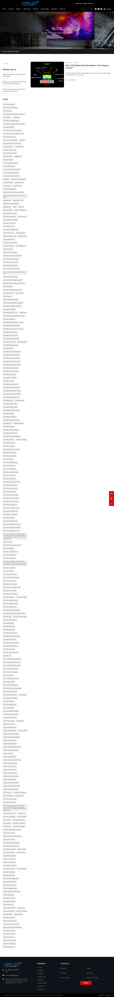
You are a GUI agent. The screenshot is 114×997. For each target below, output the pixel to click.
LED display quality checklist (10, 407)
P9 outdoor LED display (19, 826)
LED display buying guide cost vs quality (13, 328)
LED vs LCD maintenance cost (10, 678)
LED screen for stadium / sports (11, 508)
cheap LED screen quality (9, 150)
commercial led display (9, 166)
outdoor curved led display (9, 730)
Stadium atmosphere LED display (11, 891)
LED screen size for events (10, 584)
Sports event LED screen (9, 881)
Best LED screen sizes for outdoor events (13, 133)
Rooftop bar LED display (9, 859)
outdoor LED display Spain (9, 743)
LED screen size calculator (9, 574)
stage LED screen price (9, 898)
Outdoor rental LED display (10, 763)
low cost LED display (8, 707)
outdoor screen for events (9, 766)
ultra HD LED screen (22, 911)
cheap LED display (8, 146)
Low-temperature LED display (10, 714)
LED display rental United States (11, 420)
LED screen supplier (22, 597)
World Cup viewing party (9, 943)
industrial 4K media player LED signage (13, 302)
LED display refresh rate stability (11, 410)
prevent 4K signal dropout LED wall (12, 829)
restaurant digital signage (9, 855)
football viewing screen (9, 239)
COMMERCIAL (18, 156)
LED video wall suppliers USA (10, 652)
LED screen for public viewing (10, 501)
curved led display (7, 182)
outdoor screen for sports (9, 769)
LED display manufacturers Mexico (11, 394)
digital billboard (7, 200)
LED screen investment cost (10, 521)
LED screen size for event (9, 580)
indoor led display (7, 286)
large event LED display (9, 309)
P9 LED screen (7, 826)
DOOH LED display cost (20, 210)
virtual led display (7, 914)
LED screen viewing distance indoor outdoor (14, 613)
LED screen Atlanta (8, 459)
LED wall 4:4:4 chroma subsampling (12, 688)
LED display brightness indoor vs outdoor (13, 322)
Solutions (18, 9)
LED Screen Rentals (8, 571)
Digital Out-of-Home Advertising (11, 203)
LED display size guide (9, 426)
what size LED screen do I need (11, 924)
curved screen (6, 185)
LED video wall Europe (9, 626)
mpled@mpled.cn (14, 975)
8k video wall (16, 117)
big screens (22, 140)
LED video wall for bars (9, 629)
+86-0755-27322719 (13, 969)
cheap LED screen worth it (9, 153)
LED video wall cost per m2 (10, 620)
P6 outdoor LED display (19, 820)
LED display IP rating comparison (11, 387)
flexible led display (20, 233)
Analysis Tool (102, 995)
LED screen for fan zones (9, 491)
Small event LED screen (9, 862)
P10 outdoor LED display (20, 792)
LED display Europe (8, 348)
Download (54, 9)
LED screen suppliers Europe (10, 600)
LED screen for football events (10, 495)
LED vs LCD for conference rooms (11, 662)
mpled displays (20, 720)
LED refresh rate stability (9, 452)
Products (11, 9)
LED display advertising (9, 319)
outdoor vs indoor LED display (10, 782)
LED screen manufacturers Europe (11, 524)
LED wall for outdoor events (10, 691)
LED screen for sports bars (10, 504)
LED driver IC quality (21, 439)
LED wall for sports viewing (10, 694)
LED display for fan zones (9, 374)
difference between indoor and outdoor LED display (14, 196)
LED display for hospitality (9, 377)
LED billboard (22, 312)
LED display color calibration (10, 332)
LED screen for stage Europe (10, 511)
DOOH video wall (22, 216)
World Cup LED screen (9, 937)
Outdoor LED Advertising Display (11, 737)
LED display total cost (8, 439)
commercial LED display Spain (10, 172)
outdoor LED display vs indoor (10, 750)
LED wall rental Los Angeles (10, 698)
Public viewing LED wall (9, 833)
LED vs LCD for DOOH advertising (11, 665)
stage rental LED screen (9, 901)
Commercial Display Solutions (10, 163)
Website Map (108, 995)
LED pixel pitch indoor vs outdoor (11, 449)
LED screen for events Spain (10, 488)
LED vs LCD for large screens (10, 668)
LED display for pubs (8, 381)
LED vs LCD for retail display (10, 672)
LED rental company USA (9, 455)
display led (21, 206)
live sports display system (9, 704)
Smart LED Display (21, 868)
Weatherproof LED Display (9, 920)
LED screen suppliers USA (9, 607)
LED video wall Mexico (8, 649)
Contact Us (62, 9)
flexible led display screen (9, 236)
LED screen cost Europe (9, 475)
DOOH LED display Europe (10, 213)
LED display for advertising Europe (11, 351)
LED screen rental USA (9, 567)
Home (4, 9)
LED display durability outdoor (10, 345)
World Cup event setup (9, 934)
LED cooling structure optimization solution (13, 315)
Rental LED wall (21, 849)
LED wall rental (22, 694)
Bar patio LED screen (8, 127)
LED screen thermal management (11, 610)
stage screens (21, 907)
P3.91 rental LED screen (9, 813)
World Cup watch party (9, 947)
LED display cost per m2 (9, 342)
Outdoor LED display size (9, 740)
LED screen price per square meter (12, 545)
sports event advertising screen (11, 878)
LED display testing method (10, 433)
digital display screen (18, 200)
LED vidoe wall (7, 655)
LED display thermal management (11, 436)
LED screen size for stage (9, 590)
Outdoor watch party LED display (11, 786)
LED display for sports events (10, 384)
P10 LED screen (7, 792)
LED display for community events (11, 361)
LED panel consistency (9, 446)
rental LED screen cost (9, 839)
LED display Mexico (8, 400)
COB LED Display (7, 156)
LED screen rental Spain (9, 558)
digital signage (6, 206)
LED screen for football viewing (11, 498)
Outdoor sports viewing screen (10, 776)
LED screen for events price (10, 485)
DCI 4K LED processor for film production (13, 192)
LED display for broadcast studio (11, 358)
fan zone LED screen (8, 233)
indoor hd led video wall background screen (14, 283)
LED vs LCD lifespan (8, 675)
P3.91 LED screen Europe (9, 799)
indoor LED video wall (8, 293)
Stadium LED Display (8, 894)
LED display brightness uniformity (11, 325)
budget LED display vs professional (12, 143)
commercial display (8, 159)
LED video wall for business (10, 633)
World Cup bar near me (9, 930)
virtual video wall (18, 914)
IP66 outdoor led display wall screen (12, 306)
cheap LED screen (19, 146)
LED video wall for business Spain (11, 636)
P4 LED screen (21, 813)
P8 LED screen (7, 823)
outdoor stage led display (9, 779)
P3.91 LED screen (19, 795)
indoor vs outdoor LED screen (10, 299)
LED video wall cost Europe (20, 616)
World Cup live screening (9, 940)
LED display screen (18, 423)
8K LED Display (7, 117)
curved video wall (17, 185)
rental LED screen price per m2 (11, 846)
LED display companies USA (10, 335)
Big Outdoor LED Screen (9, 137)
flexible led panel (22, 236)
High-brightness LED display (10, 265)
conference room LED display (18, 179)
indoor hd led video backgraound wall (12, 280)
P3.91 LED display (7, 795)
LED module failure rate (9, 442)
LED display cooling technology (11, 338)
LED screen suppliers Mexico (10, 603)
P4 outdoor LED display (9, 816)
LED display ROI (7, 423)
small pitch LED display (9, 868)
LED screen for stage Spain (10, 514)
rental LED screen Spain (9, 849)
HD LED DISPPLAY (20, 246)
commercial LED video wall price (11, 176)
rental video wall (21, 852)
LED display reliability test (9, 416)
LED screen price (7, 542)
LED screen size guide (8, 597)
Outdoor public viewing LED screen (12, 760)
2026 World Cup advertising (10, 107)
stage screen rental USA (9, 907)
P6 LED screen (7, 820)
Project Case (27, 9)
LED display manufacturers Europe (12, 390)
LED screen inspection (8, 517)
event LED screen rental (9, 223)
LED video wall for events (9, 639)
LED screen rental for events (10, 551)
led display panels (19, 400)
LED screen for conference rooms (11, 482)
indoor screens (20, 293)
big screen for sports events (10, 140)
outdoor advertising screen (10, 727)
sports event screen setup (9, 885)
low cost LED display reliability (10, 711)
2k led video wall (7, 110)
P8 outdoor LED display (19, 823)
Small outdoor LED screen (9, 865)
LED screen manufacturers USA (11, 530)
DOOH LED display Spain (9, 216)
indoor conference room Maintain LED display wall (14, 272)
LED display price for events (10, 403)
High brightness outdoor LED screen (12, 255)
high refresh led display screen (10, 259)
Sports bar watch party (9, 875)
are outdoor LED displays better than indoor (14, 124)
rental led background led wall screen (12, 836)
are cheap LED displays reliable (11, 120)
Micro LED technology (8, 720)
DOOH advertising (7, 210)
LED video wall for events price (11, 642)
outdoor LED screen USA (9, 756)
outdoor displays (23, 730)
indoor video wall (7, 296)
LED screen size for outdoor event (11, 587)
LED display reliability (8, 413)
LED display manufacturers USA (11, 397)
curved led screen (19, 182)
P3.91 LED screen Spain (9, 802)
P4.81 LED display (21, 816)
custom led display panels (9, 189)
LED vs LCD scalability (8, 681)
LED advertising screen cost (10, 312)
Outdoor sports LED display (10, 773)
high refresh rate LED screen (10, 262)
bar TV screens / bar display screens (12, 130)
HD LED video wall (7, 249)
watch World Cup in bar (9, 917)
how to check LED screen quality (11, 268)
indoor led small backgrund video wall (12, 289)
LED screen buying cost (9, 465)
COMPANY (6, 179)
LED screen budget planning (10, 462)
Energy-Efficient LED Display (10, 219)
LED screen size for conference (11, 577)
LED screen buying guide (9, 469)
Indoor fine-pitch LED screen (10, 276)
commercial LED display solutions (11, 169)
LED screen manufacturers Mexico (11, 527)
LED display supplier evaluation (11, 429)
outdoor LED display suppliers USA (12, 747)
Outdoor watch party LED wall (10, 789)
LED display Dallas (22, 342)
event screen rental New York (10, 229)
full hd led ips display (8, 246)
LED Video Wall (7, 616)
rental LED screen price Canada (11, 842)
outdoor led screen (8, 753)
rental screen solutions (9, 852)
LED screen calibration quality (10, 472)
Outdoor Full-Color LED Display (11, 733)
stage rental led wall (8, 904)
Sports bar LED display (9, 872)
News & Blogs (45, 9)
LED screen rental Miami (9, 555)
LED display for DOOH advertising (11, 364)
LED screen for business (9, 478)
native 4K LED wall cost (9, 724)
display (14, 206)
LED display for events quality (10, 368)
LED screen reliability (8, 548)
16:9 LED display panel (9, 104)
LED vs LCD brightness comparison (12, 659)
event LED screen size (8, 226)
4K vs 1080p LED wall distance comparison (14, 114)
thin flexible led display (8, 911)
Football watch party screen (10, 242)
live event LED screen (8, 701)
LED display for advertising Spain (11, 355)
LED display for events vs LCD (10, 371)
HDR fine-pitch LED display (10, 252)
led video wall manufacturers (10, 646)
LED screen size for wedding (10, 593)
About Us (35, 9)
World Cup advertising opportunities (12, 927)
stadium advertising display (10, 888)
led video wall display (8, 623)
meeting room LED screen (9, 717)
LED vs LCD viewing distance (10, 685)
